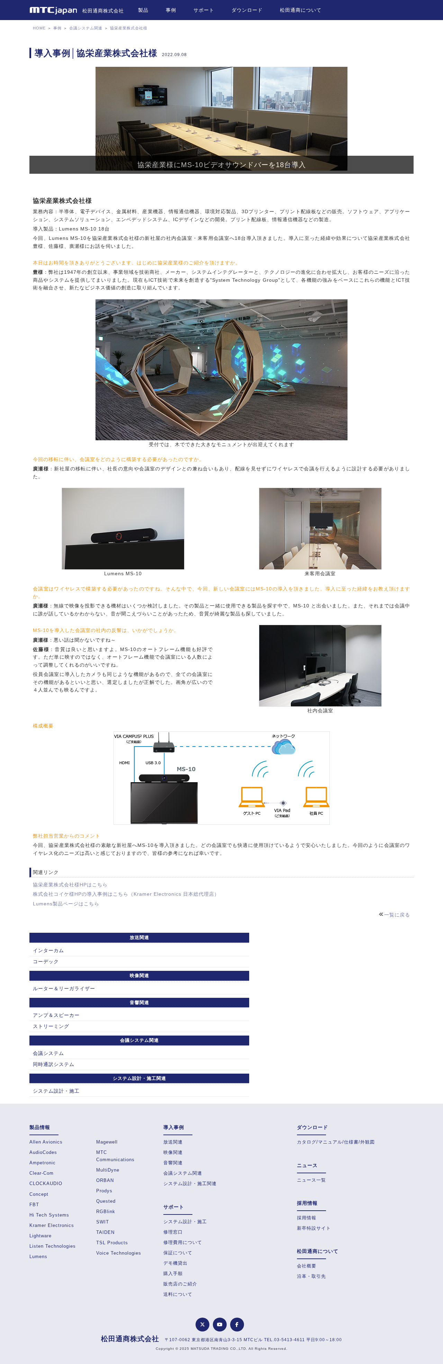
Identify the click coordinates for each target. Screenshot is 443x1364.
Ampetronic (42, 1162)
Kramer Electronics (51, 1225)
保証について (177, 1252)
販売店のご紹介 (180, 1283)
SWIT (102, 1222)
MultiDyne (107, 1170)
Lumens (38, 1256)
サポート (203, 10)
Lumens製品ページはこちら (66, 903)
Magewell (107, 1142)
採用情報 (306, 1217)
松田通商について (301, 10)
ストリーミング (51, 1026)
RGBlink (105, 1211)
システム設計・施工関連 (190, 1183)
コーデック (46, 961)
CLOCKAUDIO (45, 1183)
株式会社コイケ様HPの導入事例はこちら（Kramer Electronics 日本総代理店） (126, 894)
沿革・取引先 (311, 1276)
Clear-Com (41, 1173)
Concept (38, 1194)
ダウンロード (247, 10)
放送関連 (173, 1142)
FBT (34, 1204)
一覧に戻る (397, 915)
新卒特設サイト (314, 1228)
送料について (177, 1294)
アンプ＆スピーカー (56, 1015)
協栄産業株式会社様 (128, 28)
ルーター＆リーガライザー (64, 988)
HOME (39, 28)
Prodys (104, 1190)
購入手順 (173, 1273)
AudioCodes (43, 1152)
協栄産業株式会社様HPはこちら (70, 884)
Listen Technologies (52, 1246)
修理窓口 (173, 1232)
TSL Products (112, 1242)
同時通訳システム (53, 1064)
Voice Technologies (118, 1253)
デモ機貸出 (175, 1263)
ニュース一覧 (311, 1180)
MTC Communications (115, 1156)
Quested (106, 1201)
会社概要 (306, 1265)
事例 (171, 10)
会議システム (48, 1053)
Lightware (40, 1235)
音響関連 (173, 1162)
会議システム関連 (85, 28)
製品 (143, 10)
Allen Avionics (46, 1142)
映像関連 (173, 1152)
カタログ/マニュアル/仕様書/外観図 (336, 1142)
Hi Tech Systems (49, 1215)
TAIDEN (105, 1232)
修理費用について (182, 1242)
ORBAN (105, 1180)
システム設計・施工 (56, 1091)
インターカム (48, 950)
